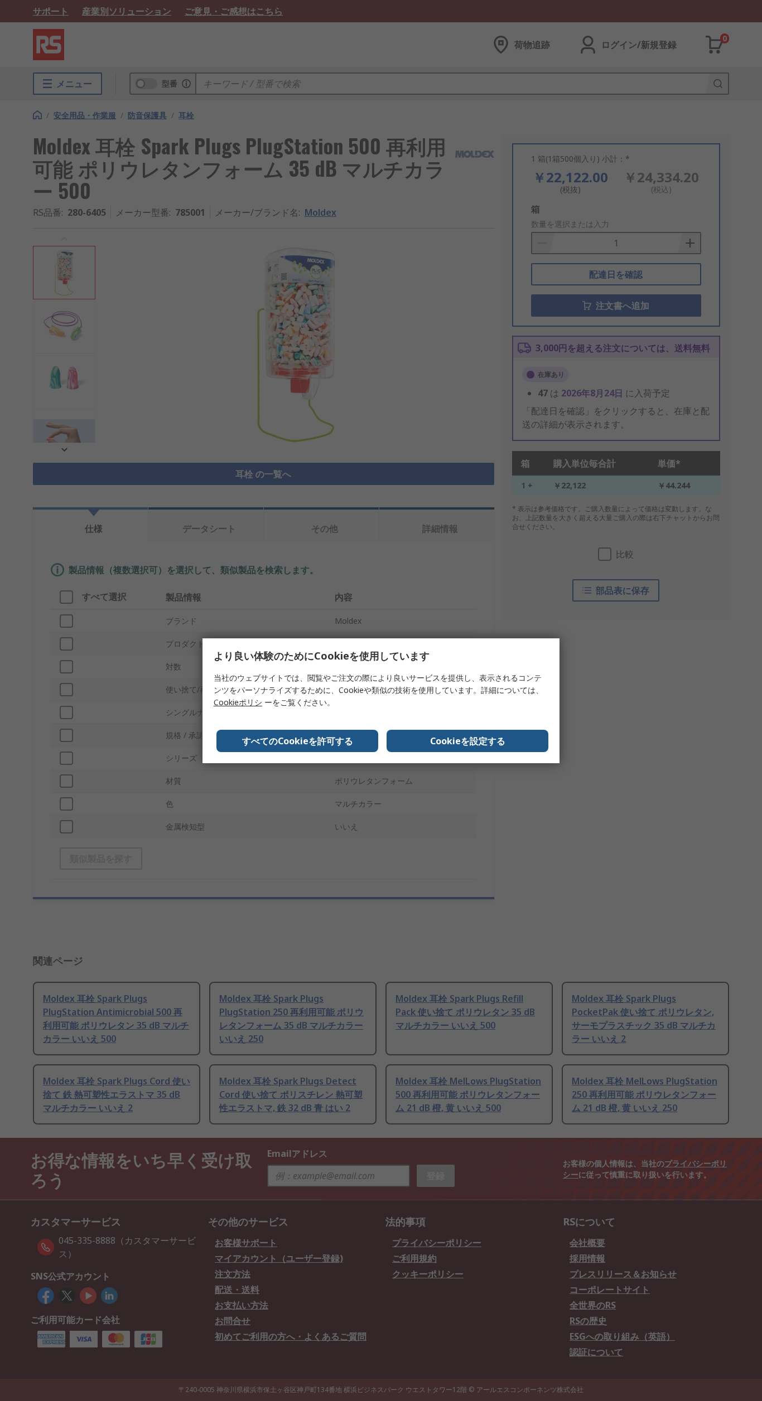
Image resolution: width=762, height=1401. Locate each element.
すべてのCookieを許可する (297, 741)
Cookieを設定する (467, 741)
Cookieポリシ (238, 702)
